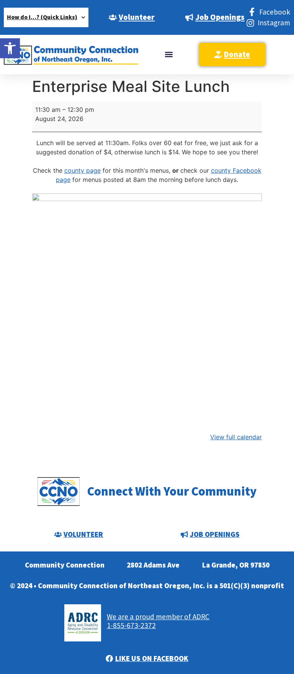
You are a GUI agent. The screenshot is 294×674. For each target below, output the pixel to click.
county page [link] (82, 170)
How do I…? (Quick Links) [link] (42, 17)
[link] (10, 48)
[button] (168, 54)
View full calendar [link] (236, 437)
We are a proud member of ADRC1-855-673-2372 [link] (158, 621)
